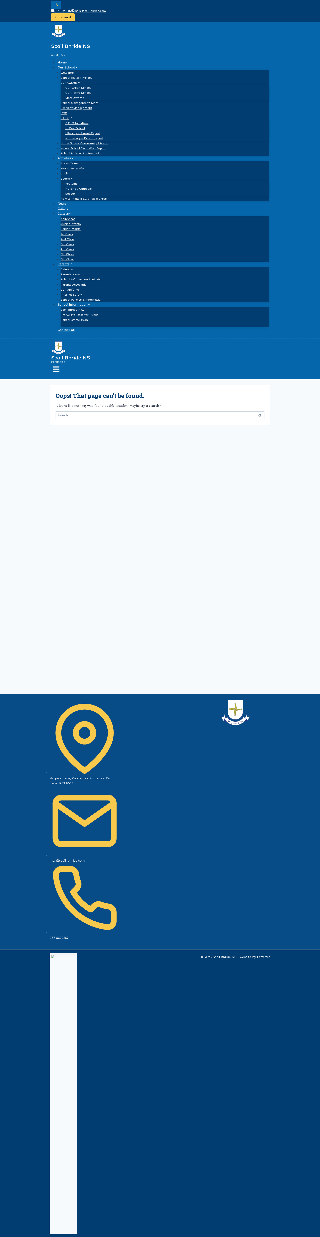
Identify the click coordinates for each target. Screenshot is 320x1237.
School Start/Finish (74, 319)
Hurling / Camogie (78, 188)
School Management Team (80, 102)
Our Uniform (70, 289)
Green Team (69, 163)
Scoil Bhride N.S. (72, 309)
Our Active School (78, 92)
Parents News (70, 274)
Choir (64, 173)
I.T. (62, 325)
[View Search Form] (56, 5)
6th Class (67, 259)
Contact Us (66, 330)
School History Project (76, 77)
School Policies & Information (81, 153)
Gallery (63, 208)
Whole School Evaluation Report (83, 148)
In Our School (75, 128)
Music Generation (73, 168)
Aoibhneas (68, 219)
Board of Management (76, 108)
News (62, 203)
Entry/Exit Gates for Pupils (79, 314)
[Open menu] (56, 370)
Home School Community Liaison (84, 143)
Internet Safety (71, 294)
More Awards (74, 97)
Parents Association (74, 284)
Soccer (70, 193)
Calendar (67, 269)
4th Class (67, 249)
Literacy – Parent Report (82, 133)
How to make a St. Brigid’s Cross (84, 198)
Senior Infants (71, 229)
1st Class (67, 234)
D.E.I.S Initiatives (77, 123)
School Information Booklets (81, 279)
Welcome (67, 72)
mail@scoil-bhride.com (67, 860)
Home (62, 62)
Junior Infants (71, 224)
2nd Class (67, 239)
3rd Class (67, 244)
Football (71, 183)
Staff (64, 113)
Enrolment (62, 17)
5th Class (67, 254)
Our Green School (78, 87)
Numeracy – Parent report (84, 138)
